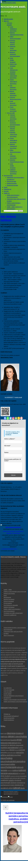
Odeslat (13, 475)
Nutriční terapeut (9, 599)
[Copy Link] (18, 418)
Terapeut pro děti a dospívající (13, 613)
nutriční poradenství (9, 747)
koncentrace (5, 740)
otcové (17, 750)
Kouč (5, 595)
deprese (11, 733)
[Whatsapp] (7, 418)
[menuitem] (8, 19)
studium (7, 776)
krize (19, 739)
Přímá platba (16, 533)
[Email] (16, 418)
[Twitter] (10, 418)
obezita (7, 750)
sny (20, 773)
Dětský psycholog (8, 531)
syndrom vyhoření (15, 776)
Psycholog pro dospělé (11, 605)
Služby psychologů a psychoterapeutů (15, 702)
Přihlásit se (7, 714)
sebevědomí (13, 773)
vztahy (11, 780)
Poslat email (18, 397)
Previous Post (6, 549)
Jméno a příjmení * (9, 439)
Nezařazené (7, 597)
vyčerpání (22, 778)
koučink (13, 740)
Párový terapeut (9, 601)
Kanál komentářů (9, 718)
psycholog (6, 758)
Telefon (6, 452)
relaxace (9, 770)
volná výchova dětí (14, 778)
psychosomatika (8, 764)
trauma (6, 778)
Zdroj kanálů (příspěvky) (11, 716)
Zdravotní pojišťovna (10, 615)
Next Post (14, 549)
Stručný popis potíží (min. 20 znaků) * (12, 460)
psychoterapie (8, 767)
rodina (15, 770)
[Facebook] (5, 418)
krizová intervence (9, 743)
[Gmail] (21, 418)
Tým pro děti (8, 692)
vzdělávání (4, 780)
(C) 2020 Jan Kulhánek (7, 800)
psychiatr (17, 755)
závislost (13, 783)
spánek (23, 773)
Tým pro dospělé (9, 690)
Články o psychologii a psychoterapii (15, 591)
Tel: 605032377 (9, 397)
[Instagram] (13, 418)
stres (2, 776)
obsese (12, 750)
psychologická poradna (13, 761)
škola (22, 788)
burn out (4, 733)
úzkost (16, 787)
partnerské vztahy (11, 752)
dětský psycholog (17, 736)
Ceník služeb (7, 694)
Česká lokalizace (9, 720)
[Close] (5, 807)
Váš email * (7, 445)
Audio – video (8, 590)
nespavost (19, 745)
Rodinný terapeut (9, 607)
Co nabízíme (8, 688)
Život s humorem (9, 635)
